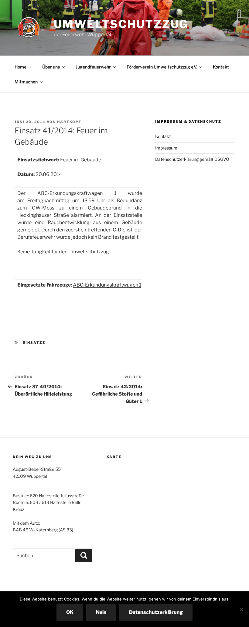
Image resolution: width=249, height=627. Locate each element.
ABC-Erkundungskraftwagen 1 (107, 285)
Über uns (51, 66)
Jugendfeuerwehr (93, 66)
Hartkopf (69, 122)
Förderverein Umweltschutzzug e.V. (162, 66)
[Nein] (241, 609)
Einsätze (34, 342)
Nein (101, 612)
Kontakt (221, 66)
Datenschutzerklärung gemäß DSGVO (192, 159)
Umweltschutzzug (121, 24)
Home (20, 66)
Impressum (166, 147)
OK (69, 612)
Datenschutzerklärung (156, 612)
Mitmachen (26, 81)
